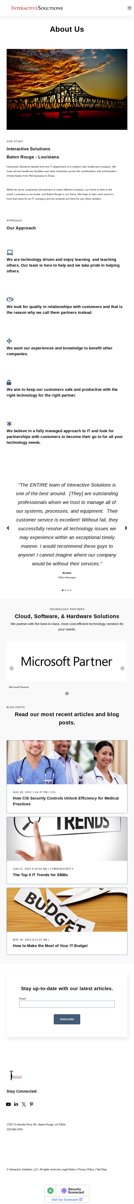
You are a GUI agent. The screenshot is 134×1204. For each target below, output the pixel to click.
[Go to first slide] (122, 668)
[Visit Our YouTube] (8, 1104)
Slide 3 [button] (68, 590)
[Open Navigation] (129, 8)
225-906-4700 (14, 1129)
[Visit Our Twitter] (23, 1104)
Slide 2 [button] (65, 590)
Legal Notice (69, 1169)
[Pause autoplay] (67, 693)
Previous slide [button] (8, 528)
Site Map (101, 1169)
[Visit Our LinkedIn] (16, 1104)
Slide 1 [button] (63, 590)
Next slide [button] (126, 528)
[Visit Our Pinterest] (31, 1104)
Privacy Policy (86, 1169)
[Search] (125, 43)
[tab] (63, 588)
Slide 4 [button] (70, 590)
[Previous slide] (11, 668)
